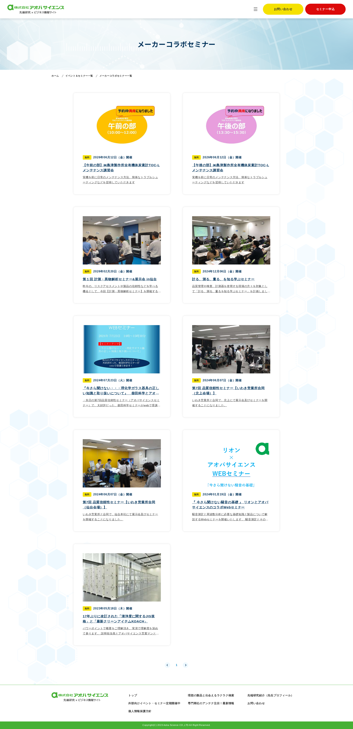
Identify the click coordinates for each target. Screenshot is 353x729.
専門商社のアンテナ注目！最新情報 (211, 703)
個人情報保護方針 (139, 711)
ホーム (55, 75)
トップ (132, 695)
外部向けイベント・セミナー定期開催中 (154, 703)
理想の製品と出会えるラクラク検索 (211, 695)
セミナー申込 (325, 9)
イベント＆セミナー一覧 (79, 75)
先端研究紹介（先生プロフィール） (270, 695)
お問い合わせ (283, 9)
